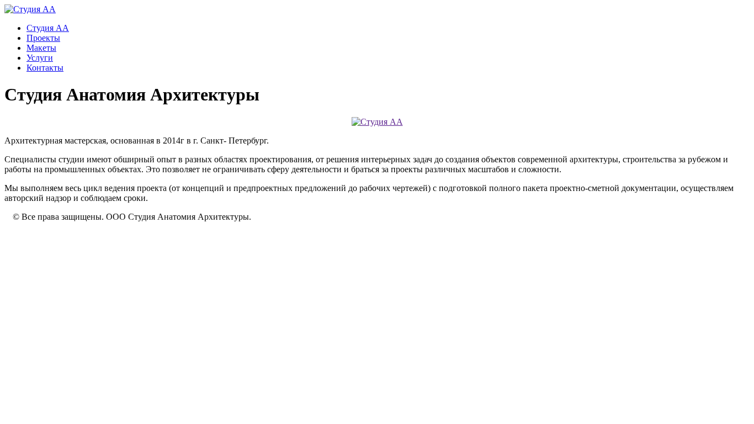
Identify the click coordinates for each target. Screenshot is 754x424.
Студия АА (47, 28)
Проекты (43, 38)
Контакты (44, 67)
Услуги (39, 57)
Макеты (41, 47)
